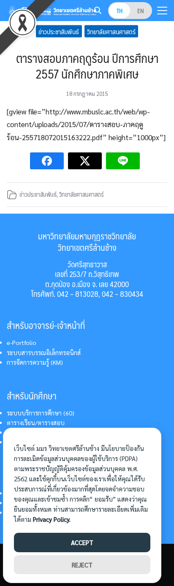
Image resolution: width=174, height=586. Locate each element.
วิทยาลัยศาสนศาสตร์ (111, 31)
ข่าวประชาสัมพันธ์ (58, 31)
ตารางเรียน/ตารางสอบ (36, 422)
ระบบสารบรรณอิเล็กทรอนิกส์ (44, 352)
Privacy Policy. (52, 519)
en (140, 10)
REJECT (82, 565)
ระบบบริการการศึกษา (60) (40, 413)
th (119, 10)
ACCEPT (82, 542)
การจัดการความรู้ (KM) (35, 362)
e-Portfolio (21, 342)
